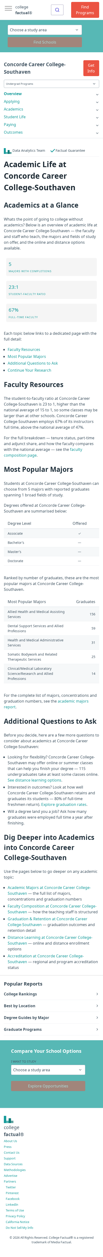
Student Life (15, 116)
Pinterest (12, 1193)
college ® (23, 9)
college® (14, 1131)
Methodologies (15, 1170)
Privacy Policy (15, 1216)
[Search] (57, 10)
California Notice (17, 1222)
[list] (51, 94)
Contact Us (11, 1152)
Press (7, 1147)
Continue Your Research (29, 370)
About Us (10, 1141)
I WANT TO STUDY (23, 1061)
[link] (51, 94)
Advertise (10, 1175)
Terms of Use (15, 1210)
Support (10, 1158)
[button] (91, 68)
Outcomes (13, 132)
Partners (10, 1181)
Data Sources (13, 1164)
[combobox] (57, 10)
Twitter (11, 1187)
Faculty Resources (24, 349)
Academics (13, 109)
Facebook (13, 1199)
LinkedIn (12, 1204)
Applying (12, 101)
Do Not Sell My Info (19, 1227)
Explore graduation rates (63, 804)
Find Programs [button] (85, 9)
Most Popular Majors (27, 356)
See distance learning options (34, 780)
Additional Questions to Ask (33, 363)
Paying (10, 124)
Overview (13, 93)
